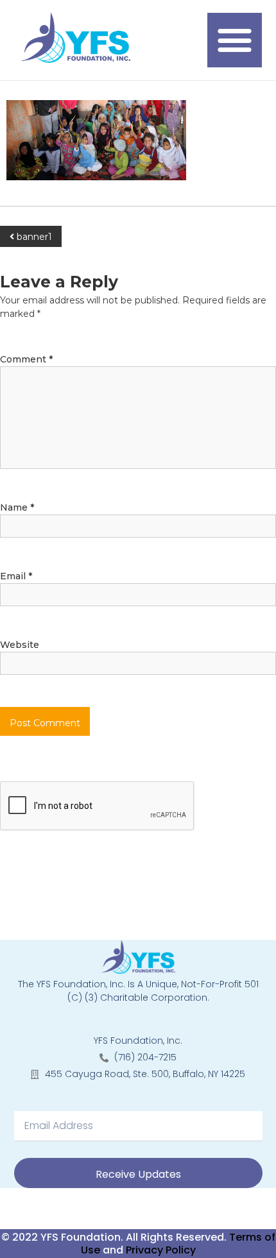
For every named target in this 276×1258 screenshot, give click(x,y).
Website (19, 644)
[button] (235, 40)
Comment (26, 359)
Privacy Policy (161, 1250)
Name (17, 507)
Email (16, 576)
